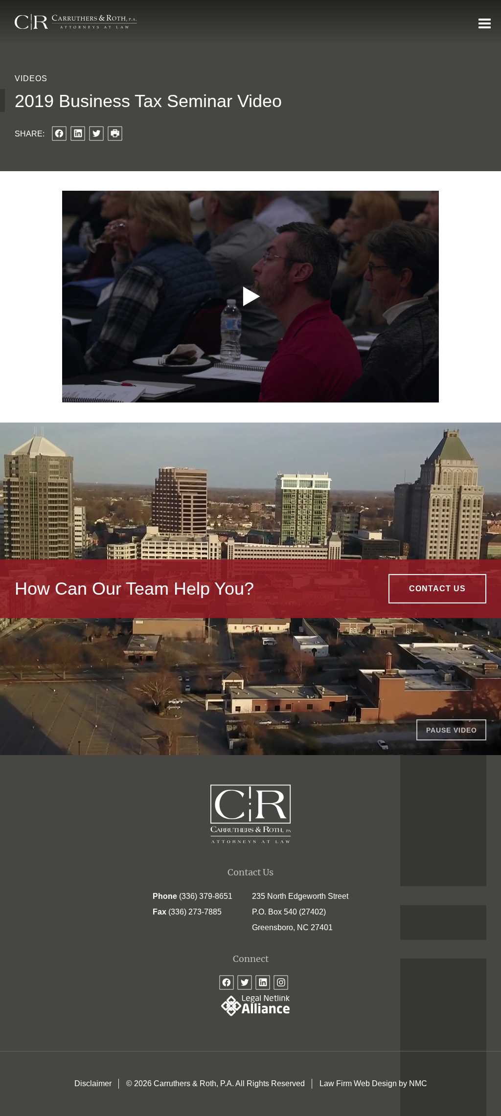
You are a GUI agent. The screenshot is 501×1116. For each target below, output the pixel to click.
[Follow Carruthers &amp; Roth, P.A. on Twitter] (244, 982)
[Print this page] (115, 133)
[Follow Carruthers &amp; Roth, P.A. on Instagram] (280, 982)
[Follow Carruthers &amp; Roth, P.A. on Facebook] (226, 982)
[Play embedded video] (250, 296)
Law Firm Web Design (358, 1083)
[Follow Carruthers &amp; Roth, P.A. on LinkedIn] (262, 982)
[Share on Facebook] (59, 133)
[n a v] (484, 23)
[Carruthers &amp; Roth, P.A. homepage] (76, 22)
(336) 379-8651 (205, 896)
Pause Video (451, 730)
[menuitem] (93, 1084)
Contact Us (437, 588)
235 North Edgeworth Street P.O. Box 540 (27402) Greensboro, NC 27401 (300, 912)
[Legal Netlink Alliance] (250, 1013)
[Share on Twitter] (96, 133)
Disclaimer (93, 1083)
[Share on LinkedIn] (77, 133)
